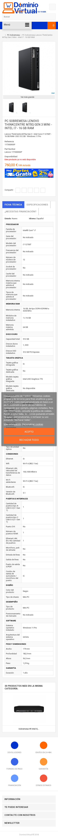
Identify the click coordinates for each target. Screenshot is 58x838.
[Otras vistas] (4, 108)
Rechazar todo (29, 440)
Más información (12, 424)
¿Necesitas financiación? (20, 211)
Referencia (9, 141)
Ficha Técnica (13, 204)
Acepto (29, 431)
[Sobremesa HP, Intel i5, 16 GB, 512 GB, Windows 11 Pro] (29, 693)
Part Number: (10, 149)
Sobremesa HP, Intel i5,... (29, 729)
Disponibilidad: (11, 156)
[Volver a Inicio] (3, 35)
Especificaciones (37, 204)
